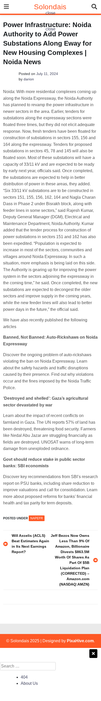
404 (24, 677)
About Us (29, 683)
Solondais (50, 7)
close (50, 13)
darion (29, 79)
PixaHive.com (80, 641)
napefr (36, 518)
